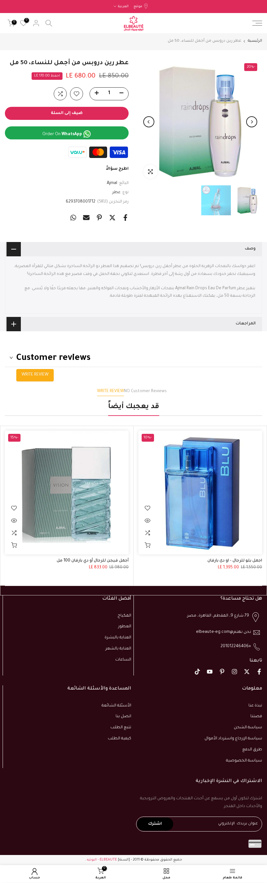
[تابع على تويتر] (247, 672)
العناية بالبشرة (118, 637)
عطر (116, 192)
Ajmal (112, 183)
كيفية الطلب (119, 738)
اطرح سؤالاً (117, 169)
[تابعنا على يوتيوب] (210, 672)
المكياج (124, 616)
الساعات (123, 660)
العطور (124, 626)
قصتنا (256, 716)
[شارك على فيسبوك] (125, 217)
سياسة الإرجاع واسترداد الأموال (233, 738)
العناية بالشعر (118, 649)
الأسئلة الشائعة (116, 706)
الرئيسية (255, 41)
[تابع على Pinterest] (222, 672)
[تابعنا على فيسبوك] (259, 672)
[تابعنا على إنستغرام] (234, 672)
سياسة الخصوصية (244, 761)
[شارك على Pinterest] (99, 217)
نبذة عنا (255, 706)
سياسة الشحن (248, 727)
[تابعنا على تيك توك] (197, 672)
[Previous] (251, 121)
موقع (138, 6)
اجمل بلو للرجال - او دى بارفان (234, 561)
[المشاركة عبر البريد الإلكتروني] (86, 217)
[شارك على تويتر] (112, 217)
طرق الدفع (252, 750)
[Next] (148, 121)
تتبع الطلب (120, 727)
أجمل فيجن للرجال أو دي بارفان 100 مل (93, 561)
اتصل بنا (123, 716)
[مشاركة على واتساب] (73, 217)
